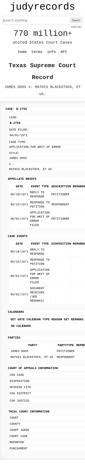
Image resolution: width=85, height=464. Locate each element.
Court (14, 418)
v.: (11, 164)
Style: (14, 153)
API (63, 52)
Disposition (19, 381)
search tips (76, 27)
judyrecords (42, 7)
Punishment (18, 448)
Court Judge (19, 430)
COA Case (17, 375)
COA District (20, 393)
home (22, 52)
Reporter (17, 442)
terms (36, 52)
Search (76, 20)
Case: (13, 117)
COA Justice (19, 401)
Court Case (18, 436)
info (51, 52)
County (15, 424)
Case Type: (18, 142)
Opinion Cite (20, 387)
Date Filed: (19, 130)
